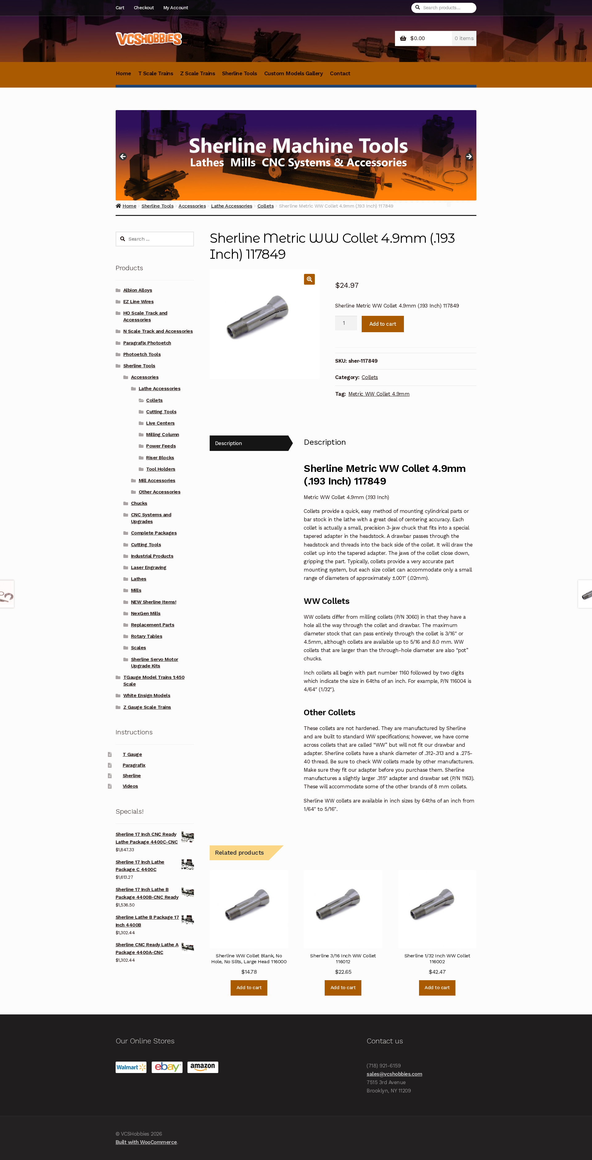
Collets (370, 377)
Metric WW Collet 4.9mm (379, 394)
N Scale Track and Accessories (158, 331)
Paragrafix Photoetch (147, 343)
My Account (175, 7)
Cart (120, 7)
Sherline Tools (239, 73)
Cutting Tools (161, 412)
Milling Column (162, 434)
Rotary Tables (146, 636)
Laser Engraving (148, 567)
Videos (130, 786)
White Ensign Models (147, 695)
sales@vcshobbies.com (394, 1074)
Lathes (138, 579)
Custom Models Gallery (293, 73)
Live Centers (160, 423)
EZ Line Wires (138, 301)
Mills (136, 590)
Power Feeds (161, 446)
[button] (309, 279)
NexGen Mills (146, 613)
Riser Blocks (160, 457)
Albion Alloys (137, 290)
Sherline (132, 775)
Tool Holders (160, 469)
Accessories (145, 377)
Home (123, 73)
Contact (340, 73)
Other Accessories (160, 492)
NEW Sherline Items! (153, 602)
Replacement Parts (153, 625)
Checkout (144, 7)
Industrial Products (152, 556)
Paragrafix (134, 765)
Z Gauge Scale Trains (147, 707)
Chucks (139, 503)
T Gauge (132, 754)
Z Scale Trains (197, 73)
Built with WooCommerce (146, 1142)
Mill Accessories (157, 480)
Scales (138, 647)
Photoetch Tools (142, 354)
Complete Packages (154, 533)
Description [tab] (228, 443)
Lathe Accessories (160, 388)
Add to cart (382, 324)
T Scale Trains (155, 73)
